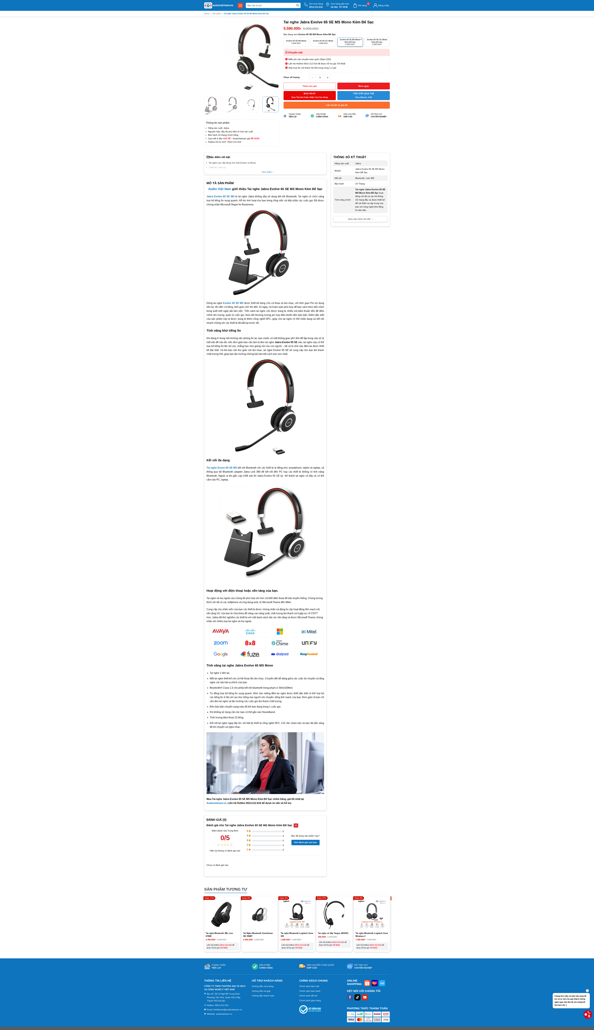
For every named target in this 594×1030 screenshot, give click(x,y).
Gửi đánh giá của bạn (305, 853)
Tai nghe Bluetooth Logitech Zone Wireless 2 (371, 945)
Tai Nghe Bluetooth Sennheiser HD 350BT (258, 945)
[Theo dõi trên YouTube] (365, 1008)
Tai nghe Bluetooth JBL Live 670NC (219, 945)
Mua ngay (363, 86)
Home (206, 14)
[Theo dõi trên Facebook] (350, 1008)
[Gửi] (297, 5)
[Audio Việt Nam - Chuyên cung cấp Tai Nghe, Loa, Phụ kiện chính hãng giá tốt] (218, 5)
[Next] (273, 62)
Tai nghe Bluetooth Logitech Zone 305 (297, 945)
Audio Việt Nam (219, 199)
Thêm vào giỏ (309, 86)
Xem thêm (267, 182)
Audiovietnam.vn (216, 813)
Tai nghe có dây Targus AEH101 (333, 944)
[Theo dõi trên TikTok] (357, 1008)
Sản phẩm (216, 14)
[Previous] (209, 62)
